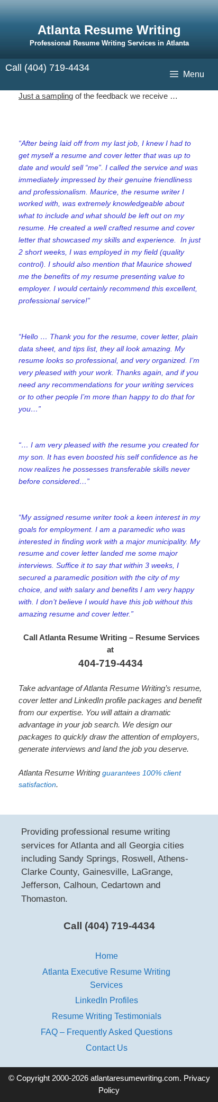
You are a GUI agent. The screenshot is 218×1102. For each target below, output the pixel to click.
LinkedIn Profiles (106, 1000)
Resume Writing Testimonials (106, 1016)
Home (106, 955)
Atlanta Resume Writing (109, 30)
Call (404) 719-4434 (47, 67)
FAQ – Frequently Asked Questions (106, 1031)
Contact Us (107, 1047)
